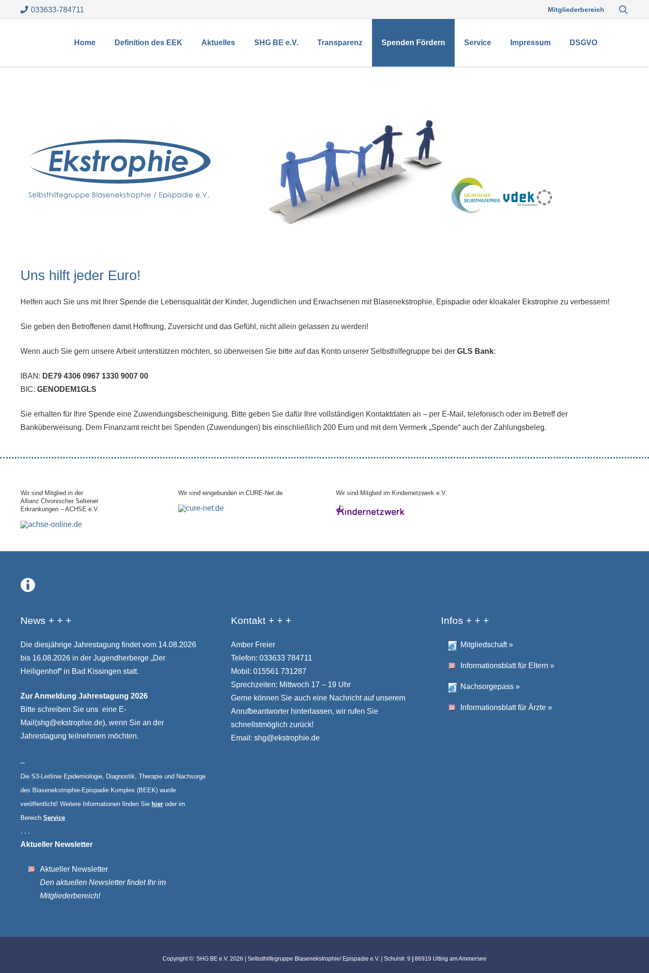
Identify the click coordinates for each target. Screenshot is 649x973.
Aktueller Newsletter (74, 869)
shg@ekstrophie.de (70, 723)
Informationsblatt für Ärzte (503, 707)
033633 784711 (285, 658)
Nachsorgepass (487, 686)
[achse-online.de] (51, 524)
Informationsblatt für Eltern (504, 666)
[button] (623, 9)
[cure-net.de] (201, 508)
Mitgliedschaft (483, 645)
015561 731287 (279, 671)
